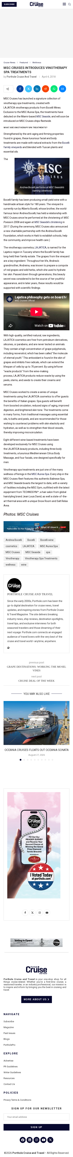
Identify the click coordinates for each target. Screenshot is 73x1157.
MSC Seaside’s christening (48, 222)
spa (48, 552)
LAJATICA (40, 247)
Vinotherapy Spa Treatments (41, 558)
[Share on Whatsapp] (54, 88)
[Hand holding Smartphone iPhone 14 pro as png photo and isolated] (33, 793)
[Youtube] (43, 1140)
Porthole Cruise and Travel (21, 76)
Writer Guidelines (12, 1072)
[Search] (69, 4)
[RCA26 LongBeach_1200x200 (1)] (36, 939)
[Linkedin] (30, 1140)
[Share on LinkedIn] (37, 88)
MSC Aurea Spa (40, 474)
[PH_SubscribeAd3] (36, 523)
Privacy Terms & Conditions (17, 1100)
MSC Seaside (43, 116)
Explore (11, 1053)
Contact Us (9, 1084)
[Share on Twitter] (28, 88)
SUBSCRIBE (9, 4)
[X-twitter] (50, 1140)
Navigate (12, 1014)
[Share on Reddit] (45, 88)
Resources (9, 1078)
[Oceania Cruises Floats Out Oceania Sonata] (36, 723)
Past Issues (9, 1033)
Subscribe (9, 1021)
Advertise (8, 1061)
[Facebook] (23, 1140)
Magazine (9, 1027)
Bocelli (31, 540)
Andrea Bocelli (14, 540)
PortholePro (9, 1045)
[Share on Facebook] (20, 88)
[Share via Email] (62, 88)
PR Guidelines (11, 1066)
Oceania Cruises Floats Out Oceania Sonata (37, 750)
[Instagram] (36, 1140)
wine (23, 564)
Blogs (7, 1039)
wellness (10, 564)
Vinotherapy (12, 558)
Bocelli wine (47, 540)
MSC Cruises (13, 552)
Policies (11, 1092)
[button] (7, 731)
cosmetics (11, 546)
